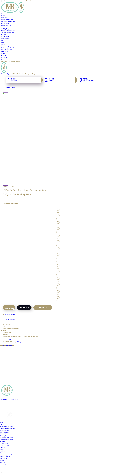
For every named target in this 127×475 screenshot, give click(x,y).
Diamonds (4, 403)
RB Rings (7, 74)
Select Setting (9, 309)
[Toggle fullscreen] (1, 472)
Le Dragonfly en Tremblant (7, 455)
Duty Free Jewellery (5, 456)
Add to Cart (43, 307)
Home (2, 74)
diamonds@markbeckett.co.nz (9, 399)
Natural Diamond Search (6, 426)
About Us (3, 409)
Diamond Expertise (5, 432)
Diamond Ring (4, 434)
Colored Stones (4, 443)
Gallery (3, 407)
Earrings (2, 447)
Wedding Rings (4, 436)
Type (4, 326)
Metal (4, 330)
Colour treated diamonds (6, 437)
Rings (1, 449)
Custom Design (4, 453)
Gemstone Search (5, 430)
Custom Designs (5, 405)
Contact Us (4, 411)
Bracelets (2, 441)
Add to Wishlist (10, 314)
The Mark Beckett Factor (6, 439)
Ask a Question (10, 319)
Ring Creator (3, 458)
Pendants (2, 451)
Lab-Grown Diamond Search (7, 428)
